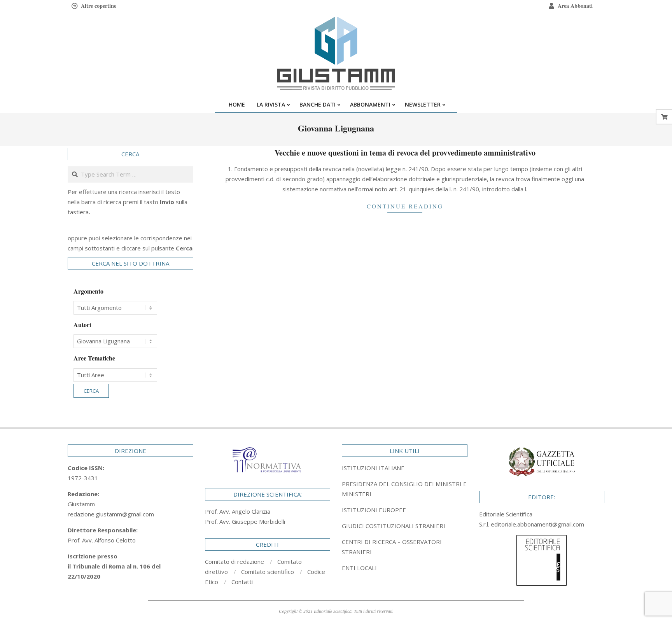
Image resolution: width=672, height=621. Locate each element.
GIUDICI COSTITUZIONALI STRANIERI (393, 526)
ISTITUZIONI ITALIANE (373, 468)
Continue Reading (405, 206)
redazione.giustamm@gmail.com (111, 514)
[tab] (404, 489)
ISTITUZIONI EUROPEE (374, 510)
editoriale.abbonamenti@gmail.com (537, 524)
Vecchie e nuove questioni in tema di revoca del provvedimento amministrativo (405, 152)
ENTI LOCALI (359, 568)
